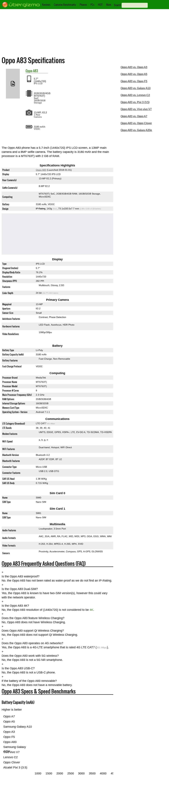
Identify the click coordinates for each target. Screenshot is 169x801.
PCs (92, 5)
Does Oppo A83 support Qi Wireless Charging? (33, 630)
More (108, 5)
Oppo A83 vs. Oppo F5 (134, 81)
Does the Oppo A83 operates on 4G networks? (32, 643)
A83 (35, 70)
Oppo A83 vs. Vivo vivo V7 (136, 109)
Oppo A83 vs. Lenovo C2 (135, 95)
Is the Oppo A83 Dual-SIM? (20, 589)
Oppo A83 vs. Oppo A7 (134, 116)
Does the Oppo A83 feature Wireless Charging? (33, 618)
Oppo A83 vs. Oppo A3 (134, 67)
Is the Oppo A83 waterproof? (20, 576)
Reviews (46, 5)
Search (117, 5)
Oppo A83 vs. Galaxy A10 (136, 88)
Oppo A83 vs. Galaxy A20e (136, 130)
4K (91, 609)
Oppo (29, 70)
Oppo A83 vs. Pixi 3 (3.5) (135, 102)
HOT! (100, 5)
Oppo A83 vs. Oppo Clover (136, 123)
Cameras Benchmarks (65, 5)
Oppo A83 (41, 170)
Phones (83, 5)
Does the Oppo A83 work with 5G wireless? (30, 656)
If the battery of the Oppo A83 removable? (29, 681)
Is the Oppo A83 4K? (15, 605)
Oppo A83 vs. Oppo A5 (134, 74)
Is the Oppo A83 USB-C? (18, 668)
